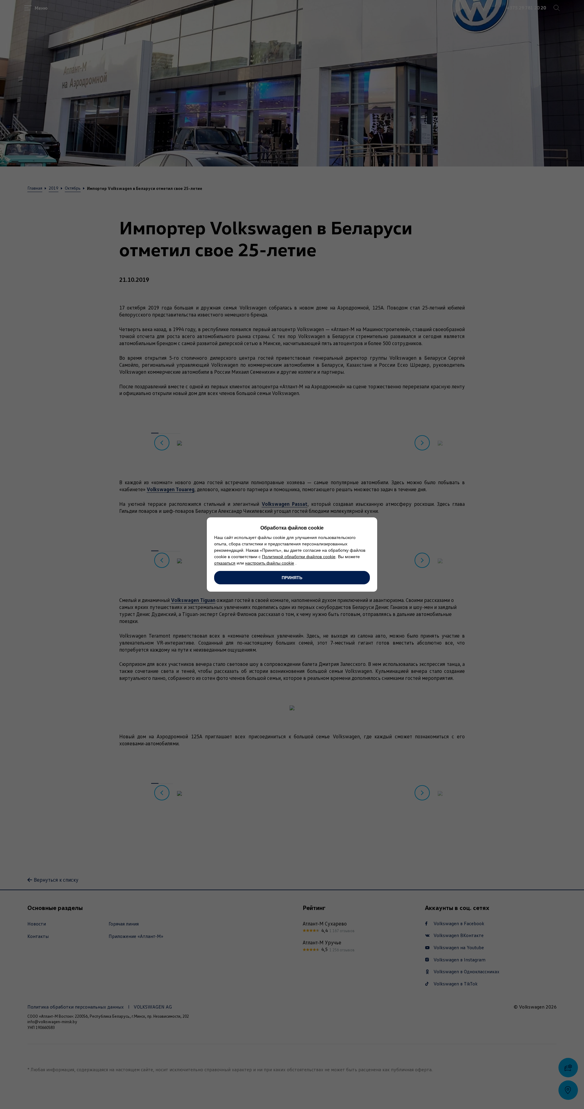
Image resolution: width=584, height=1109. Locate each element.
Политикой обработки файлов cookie (298, 556)
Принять (292, 577)
